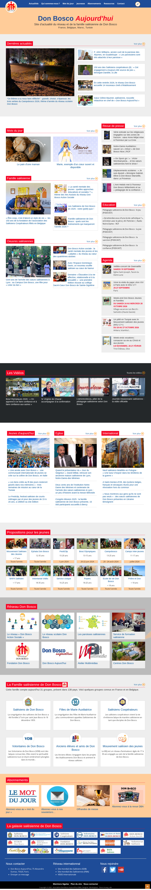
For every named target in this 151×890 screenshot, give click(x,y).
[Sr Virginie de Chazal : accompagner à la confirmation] (57, 379)
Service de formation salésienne (124, 635)
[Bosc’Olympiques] (87, 540)
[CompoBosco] (40, 851)
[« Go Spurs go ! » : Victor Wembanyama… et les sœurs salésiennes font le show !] (106, 161)
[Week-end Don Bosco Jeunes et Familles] (106, 301)
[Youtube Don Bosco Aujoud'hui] (121, 868)
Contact (121, 3)
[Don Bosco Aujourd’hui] (57, 643)
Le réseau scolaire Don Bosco (54, 635)
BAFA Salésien (17, 578)
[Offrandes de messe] (93, 786)
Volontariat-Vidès (40, 578)
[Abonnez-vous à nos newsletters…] (57, 786)
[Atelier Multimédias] (93, 643)
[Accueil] (11, 7)
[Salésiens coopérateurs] (63, 835)
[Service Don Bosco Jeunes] (40, 843)
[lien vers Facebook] (104, 868)
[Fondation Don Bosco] (22, 643)
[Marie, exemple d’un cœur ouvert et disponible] (75, 138)
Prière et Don (134, 578)
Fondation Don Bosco (18, 663)
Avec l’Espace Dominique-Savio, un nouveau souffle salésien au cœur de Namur (81, 265)
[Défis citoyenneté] (63, 851)
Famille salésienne (18, 178)
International (110, 433)
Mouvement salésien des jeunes (123, 746)
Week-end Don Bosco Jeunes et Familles (127, 299)
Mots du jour (15, 130)
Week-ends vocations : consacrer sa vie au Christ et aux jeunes (126, 340)
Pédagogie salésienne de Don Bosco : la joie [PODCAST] (122, 230)
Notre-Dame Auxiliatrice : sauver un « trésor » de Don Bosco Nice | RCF (126, 149)
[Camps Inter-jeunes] (134, 540)
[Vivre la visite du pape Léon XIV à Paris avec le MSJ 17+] (106, 285)
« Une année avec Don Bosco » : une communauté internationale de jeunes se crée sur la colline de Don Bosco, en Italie (27, 473)
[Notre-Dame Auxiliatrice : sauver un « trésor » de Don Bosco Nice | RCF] (106, 149)
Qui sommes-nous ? (50, 3)
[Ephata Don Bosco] (40, 540)
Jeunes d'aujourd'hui (21, 433)
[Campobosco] (110, 540)
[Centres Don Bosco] (128, 643)
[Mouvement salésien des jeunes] (122, 735)
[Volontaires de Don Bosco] (28, 735)
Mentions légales (61, 884)
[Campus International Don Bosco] (110, 843)
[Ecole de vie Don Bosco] (110, 567)
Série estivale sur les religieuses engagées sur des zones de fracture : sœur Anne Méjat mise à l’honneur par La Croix (128, 136)
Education (109, 204)
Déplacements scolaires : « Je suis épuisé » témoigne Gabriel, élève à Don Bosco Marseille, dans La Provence (128, 174)
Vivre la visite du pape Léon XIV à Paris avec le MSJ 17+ (128, 283)
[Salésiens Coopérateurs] (122, 698)
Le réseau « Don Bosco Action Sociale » (19, 635)
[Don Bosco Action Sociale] (133, 835)
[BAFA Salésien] (16, 567)
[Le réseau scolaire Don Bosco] (57, 614)
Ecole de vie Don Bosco (111, 580)
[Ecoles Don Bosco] (17, 843)
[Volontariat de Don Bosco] (133, 843)
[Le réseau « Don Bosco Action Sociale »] (22, 614)
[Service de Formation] (87, 843)
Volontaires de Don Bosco (28, 746)
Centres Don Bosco (123, 663)
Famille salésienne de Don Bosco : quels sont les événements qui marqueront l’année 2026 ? (74, 223)
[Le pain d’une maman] (28, 138)
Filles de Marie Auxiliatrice (75, 709)
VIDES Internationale (67, 874)
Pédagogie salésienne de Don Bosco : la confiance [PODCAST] (120, 246)
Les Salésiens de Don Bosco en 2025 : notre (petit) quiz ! (81, 207)
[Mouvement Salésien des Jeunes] (16, 540)
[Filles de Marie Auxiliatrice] (75, 698)
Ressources (109, 3)
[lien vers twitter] (113, 868)
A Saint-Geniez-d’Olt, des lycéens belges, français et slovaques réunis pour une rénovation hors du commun (122, 485)
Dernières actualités (19, 43)
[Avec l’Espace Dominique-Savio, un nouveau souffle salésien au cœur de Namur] (60, 262)
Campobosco (111, 551)
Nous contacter (91, 884)
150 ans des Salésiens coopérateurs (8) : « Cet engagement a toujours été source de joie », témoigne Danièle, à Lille (116, 70)
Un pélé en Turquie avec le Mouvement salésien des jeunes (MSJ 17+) (128, 322)
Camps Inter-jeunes (134, 551)
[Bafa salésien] (110, 851)
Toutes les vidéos (134, 373)
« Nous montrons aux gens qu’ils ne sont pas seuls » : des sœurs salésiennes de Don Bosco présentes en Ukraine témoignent (122, 498)
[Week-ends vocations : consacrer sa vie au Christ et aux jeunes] (106, 340)
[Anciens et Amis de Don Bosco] (110, 835)
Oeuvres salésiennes (20, 241)
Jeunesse (81, 3)
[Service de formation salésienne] (128, 614)
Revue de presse (113, 125)
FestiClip (64, 551)
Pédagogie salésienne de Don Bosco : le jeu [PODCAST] (122, 211)
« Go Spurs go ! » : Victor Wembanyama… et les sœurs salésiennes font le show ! (127, 161)
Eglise (59, 433)
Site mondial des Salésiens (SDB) (72, 869)
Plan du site (76, 884)
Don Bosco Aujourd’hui (54, 663)
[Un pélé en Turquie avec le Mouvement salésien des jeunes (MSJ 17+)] (106, 322)
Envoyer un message (20, 874)
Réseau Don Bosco (21, 606)
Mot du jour (68, 3)
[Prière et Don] (134, 567)
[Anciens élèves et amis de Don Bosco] (75, 735)
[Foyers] (87, 567)
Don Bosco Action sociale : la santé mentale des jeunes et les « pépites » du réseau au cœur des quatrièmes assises (75, 252)
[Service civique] (63, 567)
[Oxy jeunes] (87, 851)
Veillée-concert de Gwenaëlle (127, 266)
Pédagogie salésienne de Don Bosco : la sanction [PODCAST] (120, 238)
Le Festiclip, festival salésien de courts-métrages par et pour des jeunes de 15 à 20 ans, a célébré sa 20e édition (27, 499)
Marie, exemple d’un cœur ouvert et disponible (75, 166)
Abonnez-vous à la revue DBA (128, 806)
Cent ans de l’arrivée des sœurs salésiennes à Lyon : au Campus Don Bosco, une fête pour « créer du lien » (28, 282)
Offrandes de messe (87, 809)
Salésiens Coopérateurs (123, 709)
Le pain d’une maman (28, 164)
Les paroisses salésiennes (91, 634)
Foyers (87, 578)
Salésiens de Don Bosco (28, 709)
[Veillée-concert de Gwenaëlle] (106, 269)
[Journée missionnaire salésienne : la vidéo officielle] (128, 379)
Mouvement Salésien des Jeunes (16, 552)
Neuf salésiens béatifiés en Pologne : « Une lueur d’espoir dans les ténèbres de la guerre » (122, 473)
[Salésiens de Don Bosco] (28, 698)
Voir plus (138, 44)
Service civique (64, 578)
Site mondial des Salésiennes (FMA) (73, 871)
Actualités (33, 3)
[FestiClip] (63, 540)
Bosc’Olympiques (87, 551)
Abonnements (94, 3)
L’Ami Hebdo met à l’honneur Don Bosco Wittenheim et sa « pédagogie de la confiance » (127, 187)
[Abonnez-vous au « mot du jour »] (22, 786)
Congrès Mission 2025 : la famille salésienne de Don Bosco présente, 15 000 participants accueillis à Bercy (73, 502)
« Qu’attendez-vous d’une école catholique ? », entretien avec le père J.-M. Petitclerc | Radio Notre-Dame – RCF (123, 221)
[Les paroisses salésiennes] (93, 614)
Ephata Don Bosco (40, 551)
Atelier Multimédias (88, 663)
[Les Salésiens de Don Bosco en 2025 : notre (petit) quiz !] (60, 205)
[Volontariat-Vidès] (40, 567)
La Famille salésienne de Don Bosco (34, 684)
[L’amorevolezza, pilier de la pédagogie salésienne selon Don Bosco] (93, 379)
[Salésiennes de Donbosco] (40, 835)
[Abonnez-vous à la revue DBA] (128, 786)
